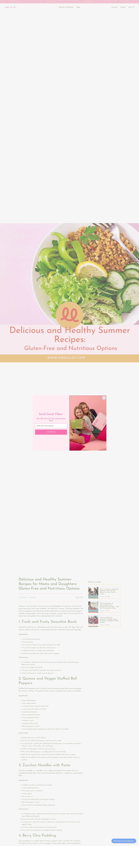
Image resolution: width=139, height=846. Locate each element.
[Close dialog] (104, 398)
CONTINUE (51, 432)
